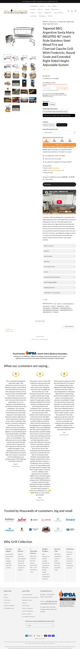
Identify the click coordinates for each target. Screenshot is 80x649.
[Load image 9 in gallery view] (7, 75)
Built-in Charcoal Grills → (68, 303)
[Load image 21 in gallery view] (7, 100)
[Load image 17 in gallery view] (7, 91)
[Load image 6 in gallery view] (16, 66)
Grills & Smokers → (47, 308)
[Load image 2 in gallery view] (16, 58)
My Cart (6, 597)
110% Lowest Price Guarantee (30, 597)
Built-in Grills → (46, 306)
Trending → (56, 312)
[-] (46, 141)
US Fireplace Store (9, 608)
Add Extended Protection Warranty (53, 137)
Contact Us (7, 603)
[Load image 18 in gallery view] (16, 91)
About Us (24, 603)
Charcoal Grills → (60, 306)
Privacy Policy (25, 605)
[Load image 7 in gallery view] (24, 66)
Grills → (67, 306)
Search (6, 594)
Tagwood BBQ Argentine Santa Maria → (51, 310)
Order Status (7, 600)
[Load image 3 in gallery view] (24, 58)
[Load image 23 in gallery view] (24, 100)
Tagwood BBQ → (55, 308)
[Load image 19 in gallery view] (24, 91)
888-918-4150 (55, 168)
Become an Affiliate (9, 605)
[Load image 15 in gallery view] (24, 83)
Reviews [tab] (8, 329)
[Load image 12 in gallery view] (32, 75)
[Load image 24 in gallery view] (32, 100)
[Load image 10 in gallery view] (16, 75)
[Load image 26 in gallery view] (16, 108)
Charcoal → (53, 306)
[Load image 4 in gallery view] (32, 58)
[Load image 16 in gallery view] (32, 83)
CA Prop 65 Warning (27, 611)
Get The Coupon (62, 88)
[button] (35, 6)
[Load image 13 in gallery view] (7, 83)
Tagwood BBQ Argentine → (65, 308)
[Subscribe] (52, 625)
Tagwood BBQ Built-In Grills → (66, 310)
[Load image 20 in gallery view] (32, 91)
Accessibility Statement (28, 616)
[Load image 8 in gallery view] (32, 66)
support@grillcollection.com (55, 170)
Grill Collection (41, 638)
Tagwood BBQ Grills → (47, 312)
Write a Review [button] (69, 326)
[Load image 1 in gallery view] (7, 58)
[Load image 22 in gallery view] (16, 100)
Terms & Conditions (27, 608)
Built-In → (60, 303)
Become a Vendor (26, 614)
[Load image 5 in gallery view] (7, 66)
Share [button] (46, 299)
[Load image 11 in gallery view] (24, 75)
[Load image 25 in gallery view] (7, 108)
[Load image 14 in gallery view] (16, 83)
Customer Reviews (27, 594)
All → (55, 303)
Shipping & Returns (27, 600)
